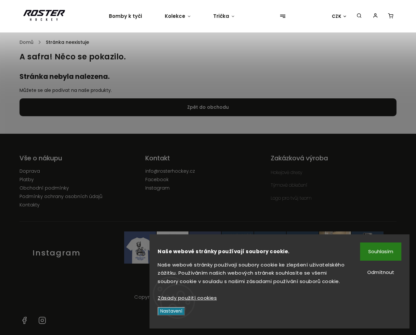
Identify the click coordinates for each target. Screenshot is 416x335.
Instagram (157, 188)
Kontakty (30, 205)
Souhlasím (380, 251)
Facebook (157, 179)
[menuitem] (131, 16)
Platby (27, 179)
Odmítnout (380, 272)
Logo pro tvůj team (291, 198)
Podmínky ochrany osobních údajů (61, 196)
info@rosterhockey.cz (170, 171)
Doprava (30, 171)
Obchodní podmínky (44, 188)
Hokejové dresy (286, 172)
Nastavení (171, 311)
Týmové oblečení (289, 185)
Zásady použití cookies (187, 297)
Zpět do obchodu (208, 107)
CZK (337, 16)
